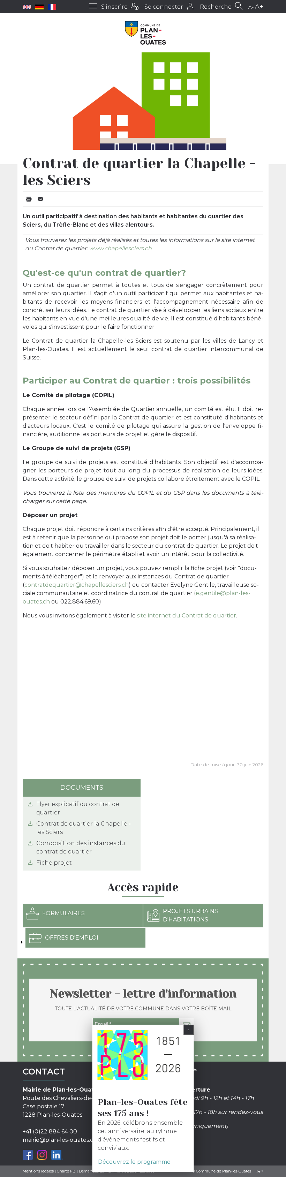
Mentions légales (38, 1171)
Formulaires (63, 913)
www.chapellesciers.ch (120, 248)
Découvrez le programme (134, 1162)
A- (251, 7)
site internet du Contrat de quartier (186, 615)
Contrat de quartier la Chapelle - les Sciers (83, 827)
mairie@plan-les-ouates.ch (60, 1140)
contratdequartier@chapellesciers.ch (76, 585)
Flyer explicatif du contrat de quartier (77, 808)
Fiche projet (54, 862)
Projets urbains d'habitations (190, 915)
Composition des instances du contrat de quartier (80, 847)
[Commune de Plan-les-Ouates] (146, 32)
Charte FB (66, 1171)
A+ (259, 6)
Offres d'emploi (71, 937)
